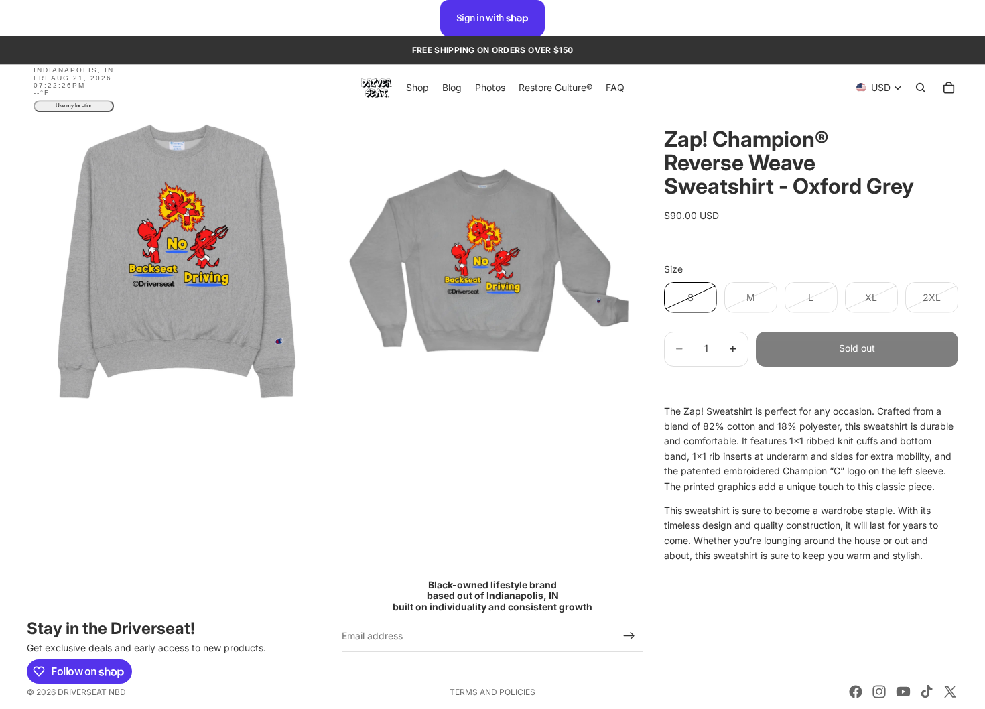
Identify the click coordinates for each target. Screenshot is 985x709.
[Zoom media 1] (177, 262)
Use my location (74, 106)
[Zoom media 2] (481, 262)
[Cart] (949, 88)
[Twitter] (950, 692)
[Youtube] (903, 692)
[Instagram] (879, 692)
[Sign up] (629, 636)
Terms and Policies (492, 692)
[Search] (920, 88)
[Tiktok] (927, 692)
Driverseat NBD (92, 692)
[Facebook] (856, 692)
